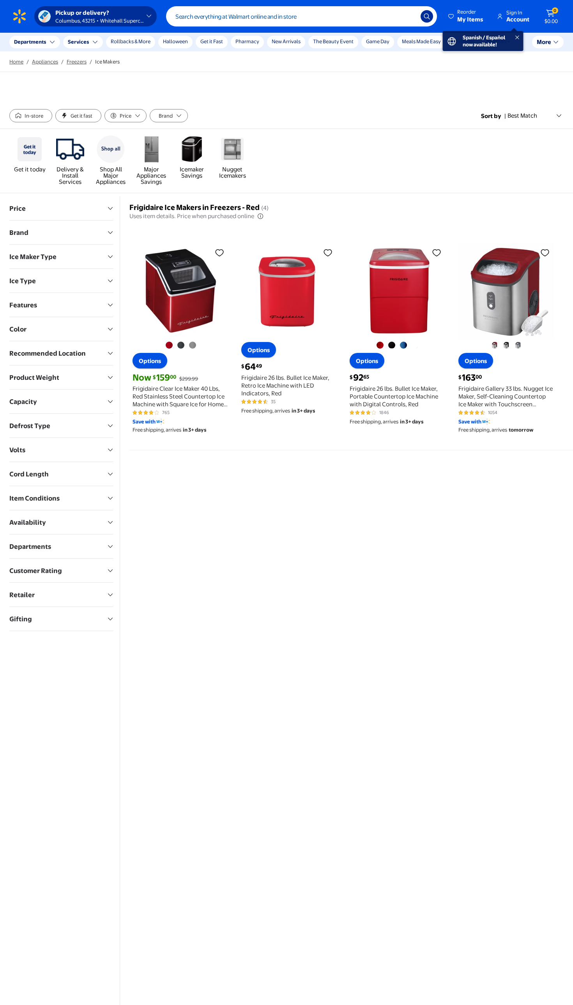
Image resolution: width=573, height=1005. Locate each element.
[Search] (427, 16)
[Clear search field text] (409, 16)
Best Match (522, 115)
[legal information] (260, 216)
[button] (466, 16)
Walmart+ (498, 41)
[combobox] (301, 16)
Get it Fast (211, 41)
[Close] (144, 42)
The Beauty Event (333, 41)
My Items (463, 41)
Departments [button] (30, 42)
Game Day (377, 41)
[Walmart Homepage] (19, 16)
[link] (29, 154)
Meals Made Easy (421, 41)
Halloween (175, 41)
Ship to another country (86, 46)
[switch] (30, 115)
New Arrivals (286, 41)
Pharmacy (247, 41)
